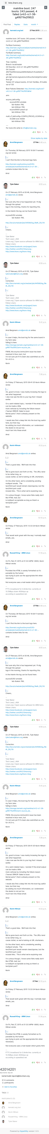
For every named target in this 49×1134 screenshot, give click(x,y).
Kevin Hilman (15, 322)
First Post (7, 24)
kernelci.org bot (16, 30)
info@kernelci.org (29, 128)
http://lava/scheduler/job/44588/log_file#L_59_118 (25, 223)
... (7, 157)
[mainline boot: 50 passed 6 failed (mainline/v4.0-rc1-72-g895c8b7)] (3, 7)
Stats (26, 24)
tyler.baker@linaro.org (14, 274)
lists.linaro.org (15, 3)
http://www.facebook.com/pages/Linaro (21, 246)
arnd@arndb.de (12, 195)
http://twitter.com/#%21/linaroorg (18, 249)
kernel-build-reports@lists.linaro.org (16, 1076)
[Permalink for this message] (46, 132)
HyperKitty (24, 1131)
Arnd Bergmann (16, 142)
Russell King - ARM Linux (20, 553)
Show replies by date (39, 138)
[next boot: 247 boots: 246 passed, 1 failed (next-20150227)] (45, 7)
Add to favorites (10, 1087)
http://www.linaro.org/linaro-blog (18, 251)
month (34, 24)
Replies (17, 24)
